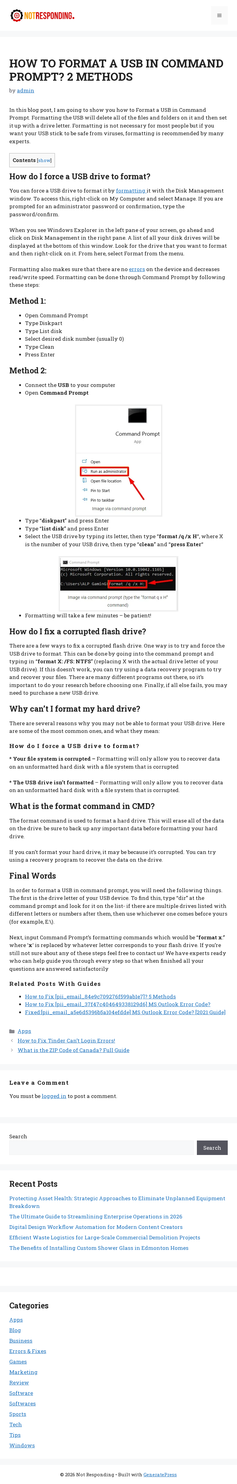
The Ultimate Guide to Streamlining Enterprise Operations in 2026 (95, 1216)
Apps (24, 1031)
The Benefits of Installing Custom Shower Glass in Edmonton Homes (99, 1247)
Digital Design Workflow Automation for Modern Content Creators (96, 1226)
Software (21, 1393)
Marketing (23, 1372)
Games (18, 1361)
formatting (131, 190)
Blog (15, 1330)
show (44, 160)
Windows (22, 1445)
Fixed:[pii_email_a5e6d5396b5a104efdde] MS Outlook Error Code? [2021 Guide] (125, 1012)
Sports (17, 1413)
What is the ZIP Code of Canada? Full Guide (73, 1050)
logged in (54, 1096)
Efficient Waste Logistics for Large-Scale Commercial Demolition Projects (104, 1237)
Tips (15, 1434)
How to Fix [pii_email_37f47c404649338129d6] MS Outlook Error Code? (117, 1004)
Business (20, 1340)
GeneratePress (160, 1474)
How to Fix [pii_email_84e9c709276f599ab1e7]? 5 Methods (100, 996)
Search (18, 1136)
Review (19, 1382)
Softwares (22, 1403)
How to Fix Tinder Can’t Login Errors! (66, 1040)
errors (137, 269)
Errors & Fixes (27, 1351)
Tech (15, 1424)
